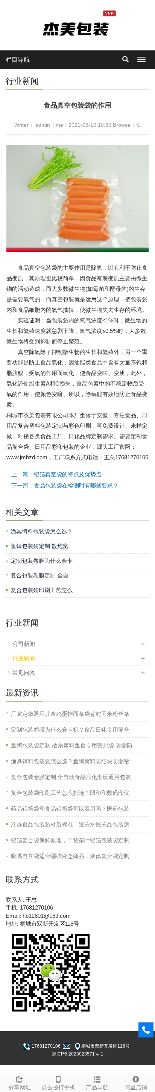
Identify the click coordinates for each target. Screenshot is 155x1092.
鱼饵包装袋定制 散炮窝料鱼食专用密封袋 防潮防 (71, 745)
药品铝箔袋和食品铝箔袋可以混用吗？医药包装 (70, 808)
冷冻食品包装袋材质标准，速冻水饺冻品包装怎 (70, 824)
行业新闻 (23, 658)
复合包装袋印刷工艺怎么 (42, 590)
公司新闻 (23, 644)
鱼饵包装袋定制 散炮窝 (39, 546)
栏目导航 (18, 59)
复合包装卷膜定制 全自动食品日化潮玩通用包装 (71, 777)
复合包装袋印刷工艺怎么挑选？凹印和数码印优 (70, 793)
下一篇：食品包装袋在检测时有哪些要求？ (65, 485)
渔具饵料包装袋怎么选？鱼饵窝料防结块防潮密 (70, 761)
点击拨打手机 (58, 1087)
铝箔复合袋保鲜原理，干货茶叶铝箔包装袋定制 (70, 840)
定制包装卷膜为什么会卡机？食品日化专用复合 (70, 729)
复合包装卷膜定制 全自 (39, 575)
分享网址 (19, 1087)
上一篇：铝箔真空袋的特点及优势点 (56, 474)
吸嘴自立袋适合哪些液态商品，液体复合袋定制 (70, 856)
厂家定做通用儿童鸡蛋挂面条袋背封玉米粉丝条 (70, 714)
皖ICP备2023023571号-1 (77, 1054)
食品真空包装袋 (37, 267)
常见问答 (23, 673)
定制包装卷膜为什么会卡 (42, 560)
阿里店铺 (136, 1087)
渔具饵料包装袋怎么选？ (42, 531)
